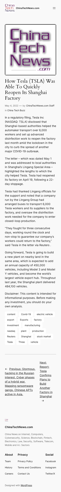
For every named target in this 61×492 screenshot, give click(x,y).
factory (38, 319)
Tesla (10, 342)
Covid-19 (26, 314)
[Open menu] (54, 8)
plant (23, 331)
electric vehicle (45, 314)
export (10, 319)
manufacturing (32, 325)
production (38, 331)
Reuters (11, 336)
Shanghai (26, 336)
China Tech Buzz (16, 110)
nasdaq (11, 331)
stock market (44, 336)
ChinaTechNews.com (27, 8)
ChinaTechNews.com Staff (40, 105)
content (11, 314)
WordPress (26, 485)
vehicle (34, 342)
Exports (24, 319)
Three (22, 342)
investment (13, 325)
